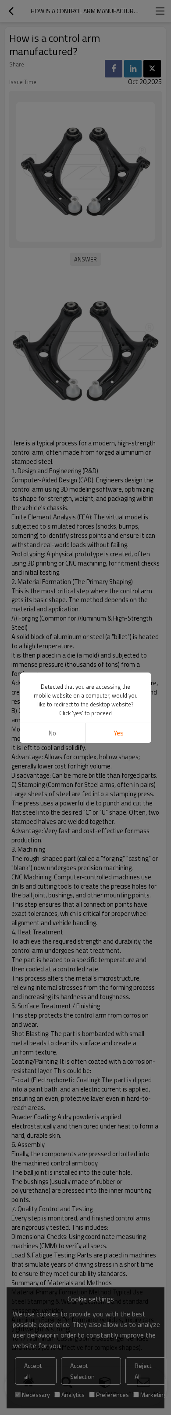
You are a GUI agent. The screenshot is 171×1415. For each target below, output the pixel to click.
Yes (119, 733)
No (52, 733)
